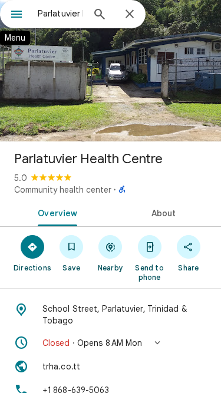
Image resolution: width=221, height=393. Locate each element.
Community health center (62, 189)
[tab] (55, 212)
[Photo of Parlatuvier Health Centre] (110, 70)
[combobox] (60, 13)
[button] (110, 343)
